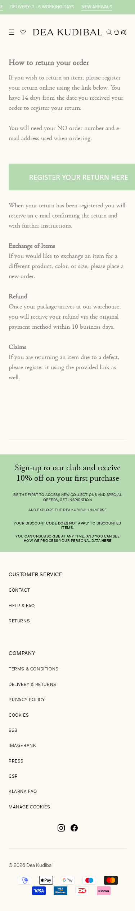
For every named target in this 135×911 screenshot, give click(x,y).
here (107, 541)
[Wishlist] (23, 32)
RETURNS (19, 621)
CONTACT (19, 590)
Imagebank (22, 746)
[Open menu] (11, 32)
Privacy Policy (27, 700)
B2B (13, 731)
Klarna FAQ (23, 792)
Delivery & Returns (33, 685)
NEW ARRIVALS (94, 7)
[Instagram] (61, 831)
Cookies (19, 715)
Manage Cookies (29, 807)
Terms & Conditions (34, 669)
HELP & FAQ (22, 606)
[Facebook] (74, 831)
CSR (13, 776)
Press (16, 761)
